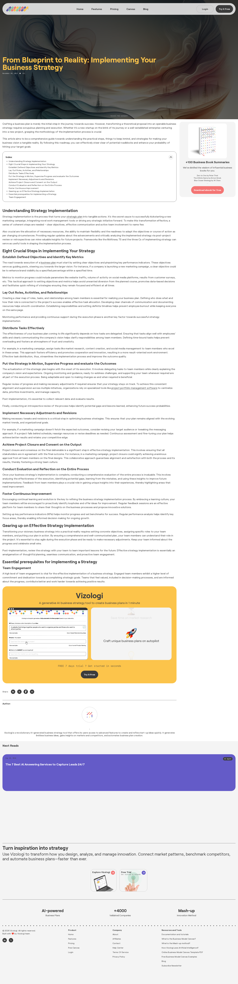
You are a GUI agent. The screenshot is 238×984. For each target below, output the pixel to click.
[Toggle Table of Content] (170, 157)
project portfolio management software (134, 387)
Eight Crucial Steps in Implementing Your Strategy (32, 164)
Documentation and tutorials (175, 934)
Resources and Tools (172, 930)
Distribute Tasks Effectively (21, 173)
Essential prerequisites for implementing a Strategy (32, 194)
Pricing (114, 8)
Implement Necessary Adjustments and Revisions (31, 179)
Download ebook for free (207, 190)
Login (205, 9)
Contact (116, 943)
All (24, 73)
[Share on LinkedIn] (13, 692)
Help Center (118, 947)
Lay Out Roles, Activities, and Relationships (29, 170)
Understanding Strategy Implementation (27, 161)
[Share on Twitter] (19, 692)
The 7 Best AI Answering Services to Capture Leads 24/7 (45, 764)
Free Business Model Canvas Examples (179, 956)
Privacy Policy (119, 956)
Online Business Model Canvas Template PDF (182, 952)
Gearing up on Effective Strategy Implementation (32, 191)
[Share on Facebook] (26, 692)
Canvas (130, 8)
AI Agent (227, 759)
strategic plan (74, 216)
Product (72, 930)
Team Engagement (17, 197)
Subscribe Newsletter (172, 965)
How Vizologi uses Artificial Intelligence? (180, 947)
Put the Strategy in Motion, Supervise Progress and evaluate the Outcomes (44, 176)
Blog (145, 8)
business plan (48, 262)
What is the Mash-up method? (176, 943)
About (115, 934)
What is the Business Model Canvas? (179, 939)
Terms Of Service (121, 952)
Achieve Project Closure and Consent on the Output (33, 182)
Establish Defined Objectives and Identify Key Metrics (33, 167)
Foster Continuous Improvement (24, 188)
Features (96, 8)
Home (80, 8)
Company (117, 930)
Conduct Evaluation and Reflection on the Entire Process (35, 185)
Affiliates (117, 939)
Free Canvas (73, 947)
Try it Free (89, 674)
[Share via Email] (32, 692)
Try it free (224, 9)
